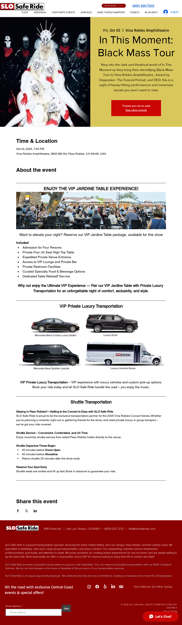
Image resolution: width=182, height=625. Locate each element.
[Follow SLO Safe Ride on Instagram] (89, 586)
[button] (114, 6)
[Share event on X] (26, 510)
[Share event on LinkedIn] (35, 510)
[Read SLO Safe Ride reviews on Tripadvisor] (121, 586)
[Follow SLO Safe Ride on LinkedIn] (113, 586)
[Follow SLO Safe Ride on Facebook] (97, 586)
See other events (136, 110)
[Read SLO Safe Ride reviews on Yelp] (105, 586)
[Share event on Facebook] (18, 510)
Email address (13, 606)
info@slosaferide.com (142, 528)
